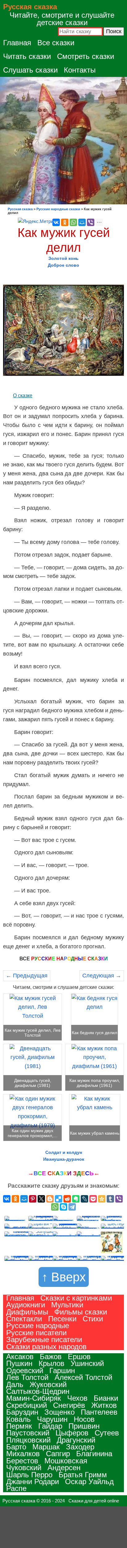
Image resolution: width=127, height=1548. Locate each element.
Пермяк (19, 1426)
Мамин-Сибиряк (33, 1398)
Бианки (106, 1398)
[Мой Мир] (82, 222)
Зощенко (59, 1412)
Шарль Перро (29, 1474)
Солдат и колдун (63, 1152)
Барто (16, 1447)
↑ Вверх (64, 1277)
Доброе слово (63, 265)
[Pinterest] (32, 1199)
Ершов (79, 1356)
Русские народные (37, 1325)
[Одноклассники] (64, 222)
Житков (104, 1405)
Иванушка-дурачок (63, 1159)
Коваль (18, 1419)
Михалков (23, 1453)
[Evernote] (76, 1199)
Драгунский (76, 1440)
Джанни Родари (32, 1481)
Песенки (62, 1318)
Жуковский (48, 1384)
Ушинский (87, 1363)
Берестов (22, 1461)
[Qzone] (101, 1199)
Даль (14, 1384)
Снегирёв (69, 1405)
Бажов (51, 1356)
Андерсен (63, 1467)
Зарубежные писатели (44, 1339)
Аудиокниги (25, 1305)
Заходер (80, 1447)
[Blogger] (50, 1199)
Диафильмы (27, 1312)
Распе (16, 1488)
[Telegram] (72, 1207)
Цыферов (71, 1433)
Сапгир (58, 1453)
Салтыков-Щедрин (37, 1391)
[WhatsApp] (73, 222)
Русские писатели (36, 1332)
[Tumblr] (110, 1199)
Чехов (77, 1398)
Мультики (67, 1305)
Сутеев (107, 1433)
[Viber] (90, 222)
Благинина (94, 1453)
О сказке (22, 395)
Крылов (51, 1363)
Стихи (93, 1318)
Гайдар (50, 1426)
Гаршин (62, 1370)
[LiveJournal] (84, 1199)
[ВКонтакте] (56, 222)
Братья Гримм (83, 1474)
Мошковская (65, 1461)
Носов (84, 1419)
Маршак (46, 1447)
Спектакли (24, 1318)
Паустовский (27, 1433)
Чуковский (23, 1467)
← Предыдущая (26, 975)
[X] (41, 1199)
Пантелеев (99, 1412)
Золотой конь (63, 258)
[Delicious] (58, 1199)
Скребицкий (26, 1405)
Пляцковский (28, 1440)
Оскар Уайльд (89, 1481)
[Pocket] (93, 1199)
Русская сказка (30, 6)
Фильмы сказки (80, 1312)
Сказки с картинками (76, 1298)
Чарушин (52, 1419)
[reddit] (67, 1199)
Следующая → (101, 975)
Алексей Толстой (83, 1377)
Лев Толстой (27, 1377)
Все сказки (55, 42)
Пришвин (84, 1426)
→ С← (64, 1173)
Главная (17, 42)
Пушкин (19, 1363)
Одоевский (24, 1370)
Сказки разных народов (46, 1346)
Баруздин (22, 1412)
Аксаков (20, 1356)
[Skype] (63, 1207)
